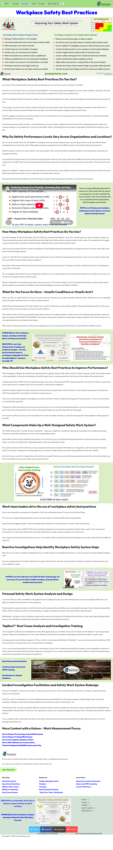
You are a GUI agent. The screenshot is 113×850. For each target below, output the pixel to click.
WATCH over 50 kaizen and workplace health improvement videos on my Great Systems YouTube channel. (94, 211)
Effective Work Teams (10, 787)
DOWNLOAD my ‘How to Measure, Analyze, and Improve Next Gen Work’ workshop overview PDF (15, 336)
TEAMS (15, 4)
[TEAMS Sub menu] (21, 4)
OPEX (6, 4)
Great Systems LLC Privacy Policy (48, 833)
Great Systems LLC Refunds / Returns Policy (88, 833)
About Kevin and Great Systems (14, 661)
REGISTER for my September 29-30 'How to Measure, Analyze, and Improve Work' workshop (18, 803)
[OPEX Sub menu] (11, 4)
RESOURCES (53, 4)
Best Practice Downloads (48, 789)
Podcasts (42, 784)
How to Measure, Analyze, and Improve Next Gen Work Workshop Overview (18, 817)
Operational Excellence (11, 784)
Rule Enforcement (9, 781)
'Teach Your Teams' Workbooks (51, 792)
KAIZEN (25, 4)
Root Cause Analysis (10, 792)
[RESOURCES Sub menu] (61, 4)
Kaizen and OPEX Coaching (86, 784)
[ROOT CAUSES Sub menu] (47, 4)
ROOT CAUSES (38, 4)
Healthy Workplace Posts (48, 781)
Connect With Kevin (83, 787)
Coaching (42, 787)
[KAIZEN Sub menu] (31, 4)
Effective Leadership (10, 789)
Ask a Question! (8, 770)
